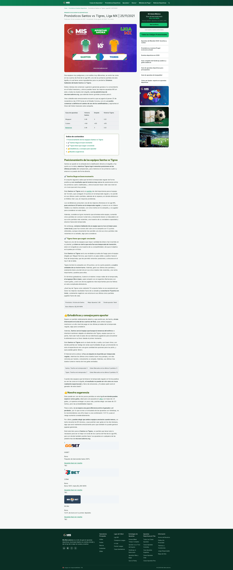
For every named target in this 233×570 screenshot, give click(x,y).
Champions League (119, 540)
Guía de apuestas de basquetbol (151, 75)
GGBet (101, 539)
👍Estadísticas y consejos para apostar (82, 149)
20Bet (101, 551)
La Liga (116, 543)
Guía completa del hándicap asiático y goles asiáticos (153, 61)
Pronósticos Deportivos (112, 3)
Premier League (118, 546)
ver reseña (78, 463)
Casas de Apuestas (96, 3)
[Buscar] (169, 2)
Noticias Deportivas (159, 3)
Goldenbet (102, 548)
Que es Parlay (133, 560)
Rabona (101, 545)
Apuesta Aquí (69, 463)
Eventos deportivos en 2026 (150, 55)
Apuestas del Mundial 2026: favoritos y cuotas (154, 41)
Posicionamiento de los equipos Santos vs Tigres (85, 140)
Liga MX (116, 537)
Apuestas (126, 3)
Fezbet (101, 542)
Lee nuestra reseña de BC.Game (154, 29)
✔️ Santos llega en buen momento (80, 143)
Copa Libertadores (119, 549)
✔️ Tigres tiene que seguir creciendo (81, 146)
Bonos (134, 3)
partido (89, 191)
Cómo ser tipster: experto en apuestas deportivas (153, 81)
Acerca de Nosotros (164, 537)
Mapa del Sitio (162, 554)
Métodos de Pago (145, 3)
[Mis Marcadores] (66, 3)
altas (101, 399)
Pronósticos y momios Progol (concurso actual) (150, 49)
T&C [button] (65, 465)
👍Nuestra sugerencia (76, 152)
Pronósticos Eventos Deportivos (78, 8)
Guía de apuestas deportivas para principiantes (152, 68)
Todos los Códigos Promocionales (154, 34)
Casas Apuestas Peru (149, 560)
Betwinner (68, 127)
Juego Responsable (164, 551)
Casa (65, 8)
